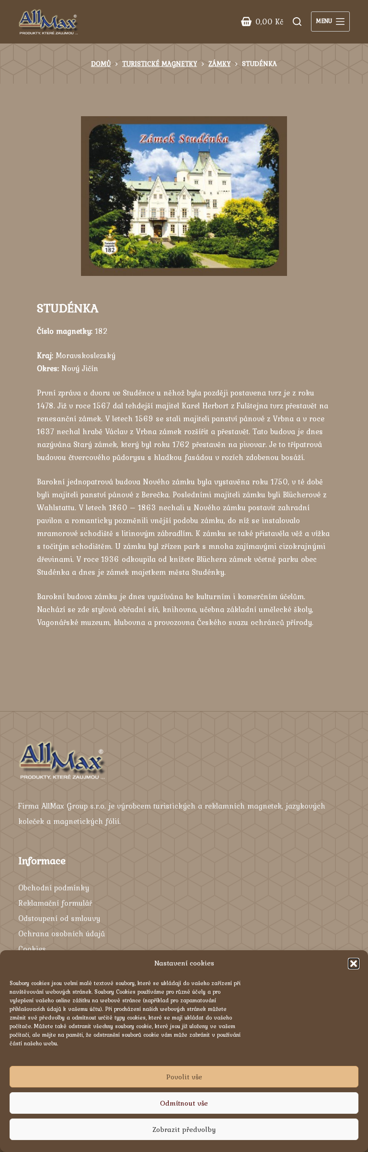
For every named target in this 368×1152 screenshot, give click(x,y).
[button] (353, 963)
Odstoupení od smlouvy (59, 918)
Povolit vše (184, 1077)
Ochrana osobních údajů (61, 933)
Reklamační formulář (55, 903)
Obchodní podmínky (53, 887)
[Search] (297, 21)
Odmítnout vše (184, 1103)
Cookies (32, 949)
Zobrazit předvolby (184, 1129)
